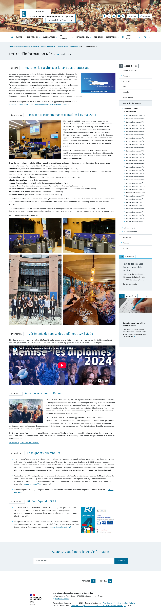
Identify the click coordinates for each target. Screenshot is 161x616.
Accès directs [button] (129, 37)
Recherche (98, 37)
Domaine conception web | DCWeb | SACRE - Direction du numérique (98, 606)
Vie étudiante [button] (64, 37)
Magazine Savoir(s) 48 (33, 484)
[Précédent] (147, 296)
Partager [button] (86, 580)
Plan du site (107, 603)
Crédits (132, 603)
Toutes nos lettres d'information (67, 46)
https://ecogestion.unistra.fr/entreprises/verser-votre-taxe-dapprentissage (39, 104)
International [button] (82, 37)
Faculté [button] (19, 37)
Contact (133, 16)
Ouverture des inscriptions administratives (134, 324)
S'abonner (121, 560)
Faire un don (146, 16)
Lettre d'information (48, 46)
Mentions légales (121, 603)
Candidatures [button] (49, 37)
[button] (122, 37)
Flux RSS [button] (103, 580)
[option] (135, 322)
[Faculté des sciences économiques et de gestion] (23, 13)
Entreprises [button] (111, 37)
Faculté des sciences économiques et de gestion (24, 46)
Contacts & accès (62, 599)
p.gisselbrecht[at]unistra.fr (61, 527)
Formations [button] (32, 37)
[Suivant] (150, 296)
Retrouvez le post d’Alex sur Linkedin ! (24, 442)
